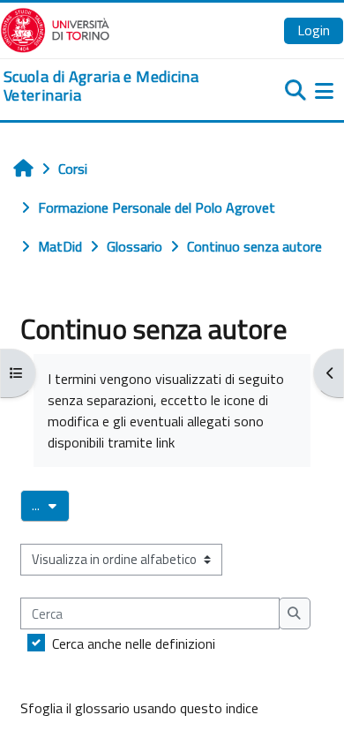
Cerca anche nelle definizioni (133, 643)
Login (313, 30)
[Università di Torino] (55, 28)
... (51, 504)
